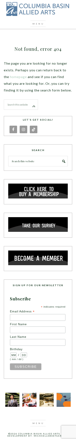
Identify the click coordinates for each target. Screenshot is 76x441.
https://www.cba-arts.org (38, 9)
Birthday (16, 349)
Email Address (22, 311)
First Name (18, 324)
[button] (38, 24)
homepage (18, 77)
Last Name (18, 336)
